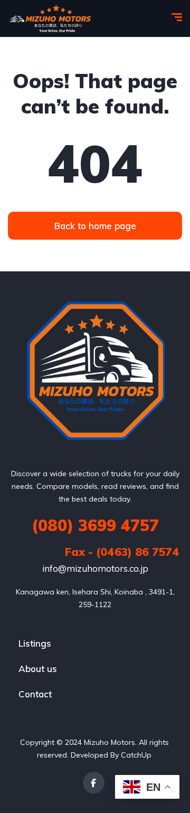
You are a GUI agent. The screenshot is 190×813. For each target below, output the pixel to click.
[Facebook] (93, 782)
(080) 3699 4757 (95, 525)
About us (37, 668)
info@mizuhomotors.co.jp (95, 568)
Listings (34, 643)
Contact (35, 693)
